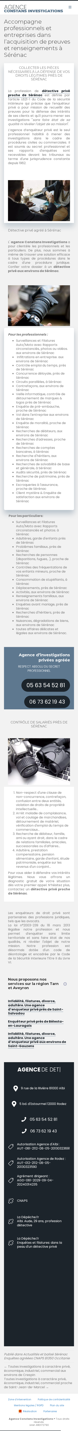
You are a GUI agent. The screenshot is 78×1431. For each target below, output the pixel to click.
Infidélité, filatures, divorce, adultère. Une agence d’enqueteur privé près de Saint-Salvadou (35, 1007)
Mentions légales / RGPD (28, 1412)
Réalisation (30, 1418)
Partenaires (50, 1418)
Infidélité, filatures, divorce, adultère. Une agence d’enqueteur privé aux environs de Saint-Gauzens (37, 1039)
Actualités (31, 1361)
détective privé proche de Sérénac (39, 93)
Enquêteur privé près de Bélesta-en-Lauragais (36, 1023)
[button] (45, 685)
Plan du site (57, 1412)
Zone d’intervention (19, 1406)
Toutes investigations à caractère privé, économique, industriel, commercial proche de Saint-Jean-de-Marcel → (38, 1390)
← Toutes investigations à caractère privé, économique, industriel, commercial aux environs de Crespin (37, 1378)
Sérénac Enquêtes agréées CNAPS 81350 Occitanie (37, 1363)
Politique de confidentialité (54, 1406)
